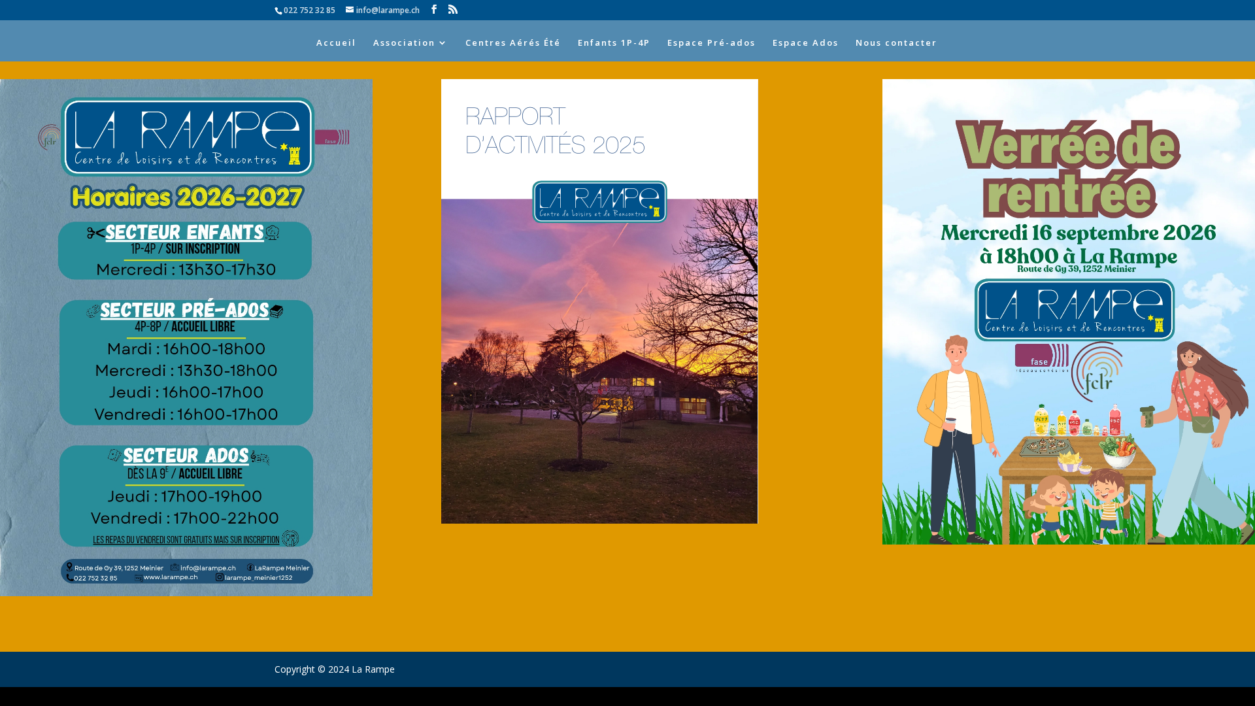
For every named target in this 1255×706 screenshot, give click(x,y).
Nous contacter (896, 43)
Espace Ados (806, 43)
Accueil (336, 43)
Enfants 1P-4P (614, 43)
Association (404, 43)
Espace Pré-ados (711, 43)
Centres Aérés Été (513, 43)
